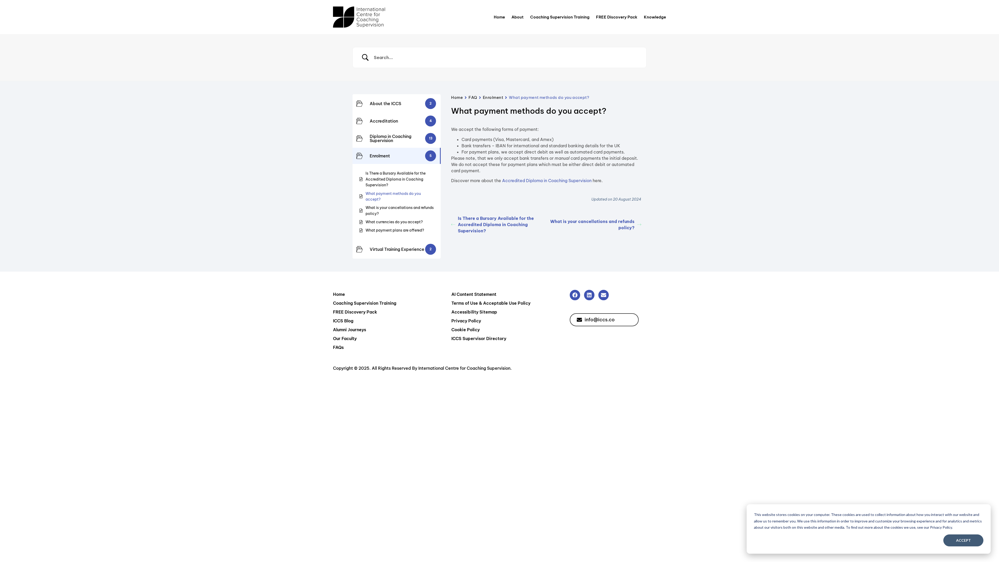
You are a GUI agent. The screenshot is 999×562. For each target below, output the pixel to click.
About (517, 17)
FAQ (473, 97)
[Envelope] (603, 295)
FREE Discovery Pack (616, 17)
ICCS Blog (343, 320)
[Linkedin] (589, 295)
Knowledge (655, 17)
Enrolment (493, 97)
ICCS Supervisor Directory (478, 338)
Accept (963, 540)
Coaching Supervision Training (560, 17)
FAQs (338, 347)
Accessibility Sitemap (474, 312)
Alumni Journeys (349, 329)
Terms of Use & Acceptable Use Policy (490, 303)
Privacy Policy (466, 320)
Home (499, 17)
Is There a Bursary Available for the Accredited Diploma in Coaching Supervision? (496, 224)
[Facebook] (575, 295)
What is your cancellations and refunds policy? (592, 224)
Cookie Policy (465, 329)
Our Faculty (345, 338)
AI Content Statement (473, 294)
